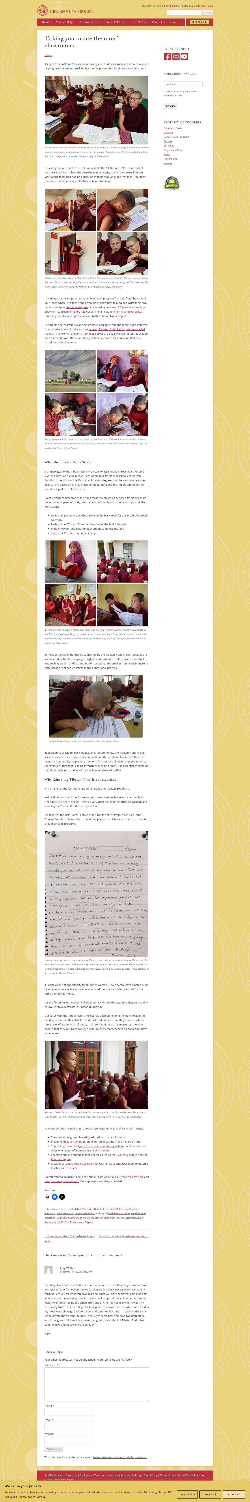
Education (49, 1213)
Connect (157, 22)
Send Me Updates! (193, 5)
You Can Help (64, 22)
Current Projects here (130, 1177)
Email (48, 1420)
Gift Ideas (169, 145)
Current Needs (115, 22)
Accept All (234, 1494)
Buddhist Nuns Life (104, 1209)
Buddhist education (119, 1213)
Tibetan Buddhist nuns (128, 1217)
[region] (125, 1491)
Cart (210, 5)
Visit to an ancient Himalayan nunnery (124, 1236)
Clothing (168, 132)
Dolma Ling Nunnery (127, 1209)
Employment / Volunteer (92, 1475)
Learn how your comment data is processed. (120, 1457)
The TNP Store (139, 22)
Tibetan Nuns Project (81, 1222)
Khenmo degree (61, 1159)
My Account (112, 1475)
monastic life (87, 1217)
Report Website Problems (191, 1475)
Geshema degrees (77, 307)
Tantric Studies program (79, 1163)
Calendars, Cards (173, 128)
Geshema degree (126, 1002)
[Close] (246, 1483)
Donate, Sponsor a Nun (176, 136)
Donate (199, 22)
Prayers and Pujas (173, 150)
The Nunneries (89, 22)
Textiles (168, 141)
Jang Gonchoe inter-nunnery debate (102, 1146)
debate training (72, 1141)
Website (49, 1434)
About (45, 22)
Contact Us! (71, 1475)
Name (49, 1405)
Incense (168, 163)
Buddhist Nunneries (82, 1209)
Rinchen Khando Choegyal (126, 311)
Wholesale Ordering (131, 1475)
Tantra (55, 533)
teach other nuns (91, 1029)
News (172, 22)
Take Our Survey (150, 5)
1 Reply (48, 55)
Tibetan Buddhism (85, 1213)
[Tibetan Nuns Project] (65, 11)
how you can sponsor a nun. (61, 1181)
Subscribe (170, 106)
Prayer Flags (170, 158)
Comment (51, 1365)
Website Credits (168, 1475)
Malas (167, 154)
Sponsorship (171, 5)
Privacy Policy (150, 1475)
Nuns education (65, 1213)
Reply (47, 1333)
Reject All (210, 1494)
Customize (186, 1494)
